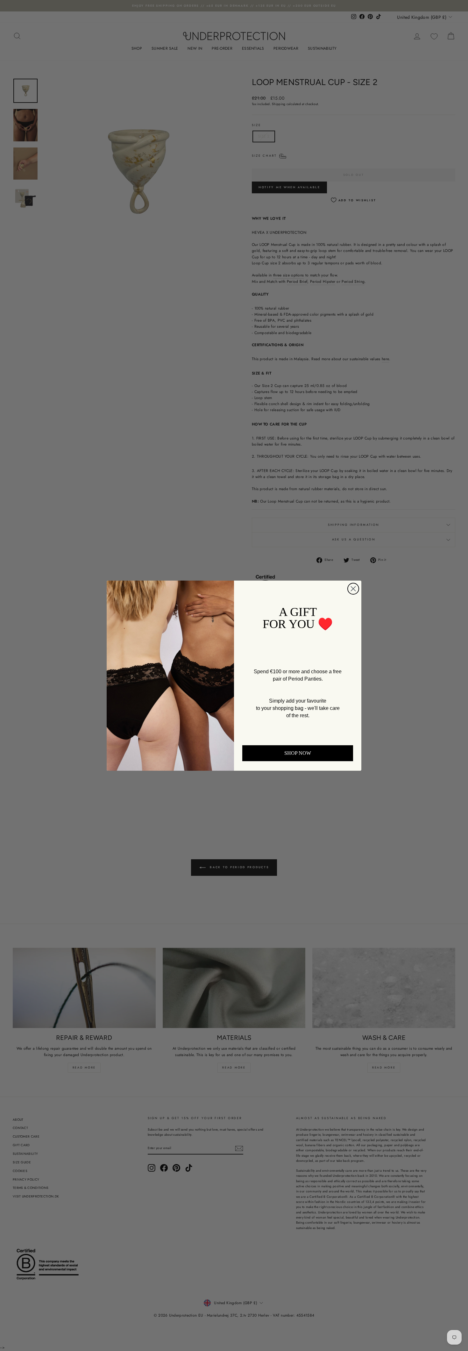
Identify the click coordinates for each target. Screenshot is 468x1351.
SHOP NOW (297, 753)
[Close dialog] (353, 588)
